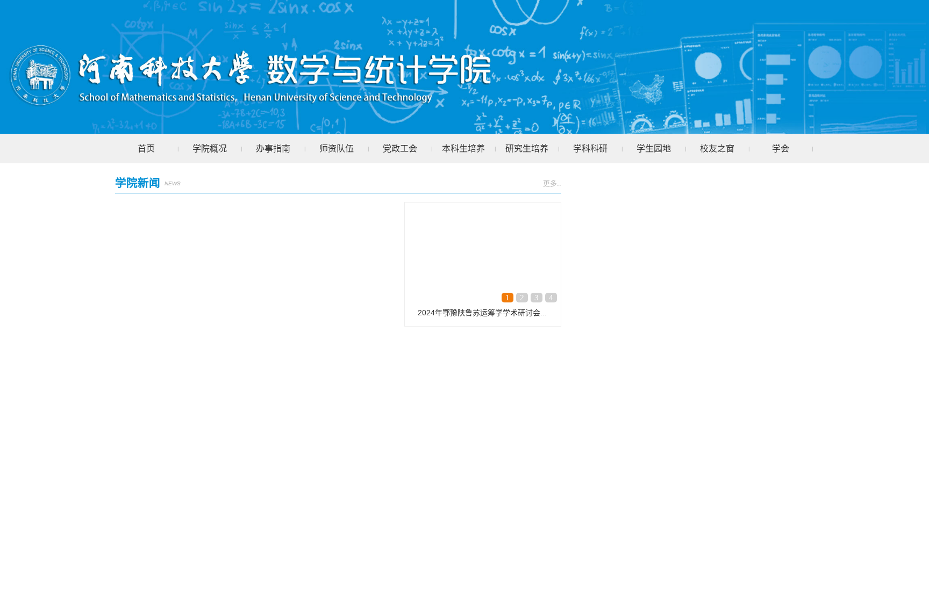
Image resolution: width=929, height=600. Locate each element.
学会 (780, 148)
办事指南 (273, 148)
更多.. (552, 183)
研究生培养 (526, 148)
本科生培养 (463, 148)
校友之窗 (717, 148)
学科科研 (590, 148)
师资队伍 (336, 148)
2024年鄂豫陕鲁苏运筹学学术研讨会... (482, 312)
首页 (146, 148)
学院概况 (209, 148)
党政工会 (400, 148)
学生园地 (654, 148)
